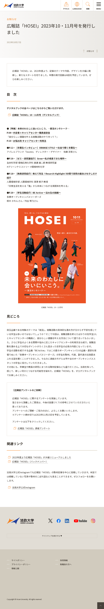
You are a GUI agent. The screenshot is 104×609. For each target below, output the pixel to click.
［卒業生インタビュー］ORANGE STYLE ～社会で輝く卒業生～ (46, 147)
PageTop (100, 605)
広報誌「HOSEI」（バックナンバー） (30, 461)
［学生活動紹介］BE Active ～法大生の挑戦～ (38, 192)
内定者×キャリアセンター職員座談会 (31, 132)
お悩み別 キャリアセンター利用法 (29, 140)
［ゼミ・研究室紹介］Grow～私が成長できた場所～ (40, 158)
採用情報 (64, 560)
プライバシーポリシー (21, 564)
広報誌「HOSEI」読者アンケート (34, 428)
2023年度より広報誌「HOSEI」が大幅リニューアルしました (41, 457)
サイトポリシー (18, 560)
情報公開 (15, 568)
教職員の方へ (66, 564)
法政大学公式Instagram (23, 487)
